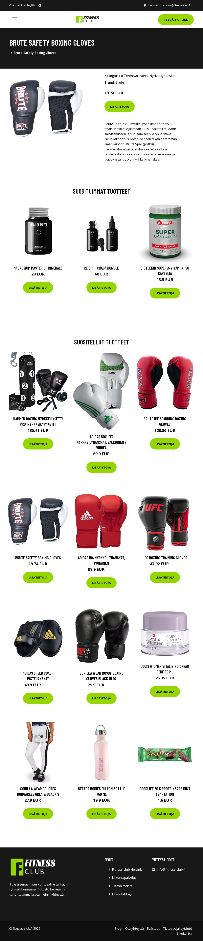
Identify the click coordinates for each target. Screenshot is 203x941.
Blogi (118, 928)
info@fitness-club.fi (171, 869)
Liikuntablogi (122, 894)
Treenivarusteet (136, 76)
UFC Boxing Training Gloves (165, 557)
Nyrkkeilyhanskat (162, 76)
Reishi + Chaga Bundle (101, 267)
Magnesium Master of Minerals (37, 267)
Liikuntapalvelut (124, 877)
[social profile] (40, 5)
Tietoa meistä (122, 886)
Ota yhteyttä (134, 928)
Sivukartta (184, 933)
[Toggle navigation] (14, 19)
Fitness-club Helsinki (127, 869)
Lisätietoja (119, 106)
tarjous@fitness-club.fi (176, 5)
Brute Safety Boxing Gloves (38, 557)
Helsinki (153, 5)
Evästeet (153, 928)
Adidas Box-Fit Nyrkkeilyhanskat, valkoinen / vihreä (101, 442)
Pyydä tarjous (176, 20)
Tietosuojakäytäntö (177, 928)
